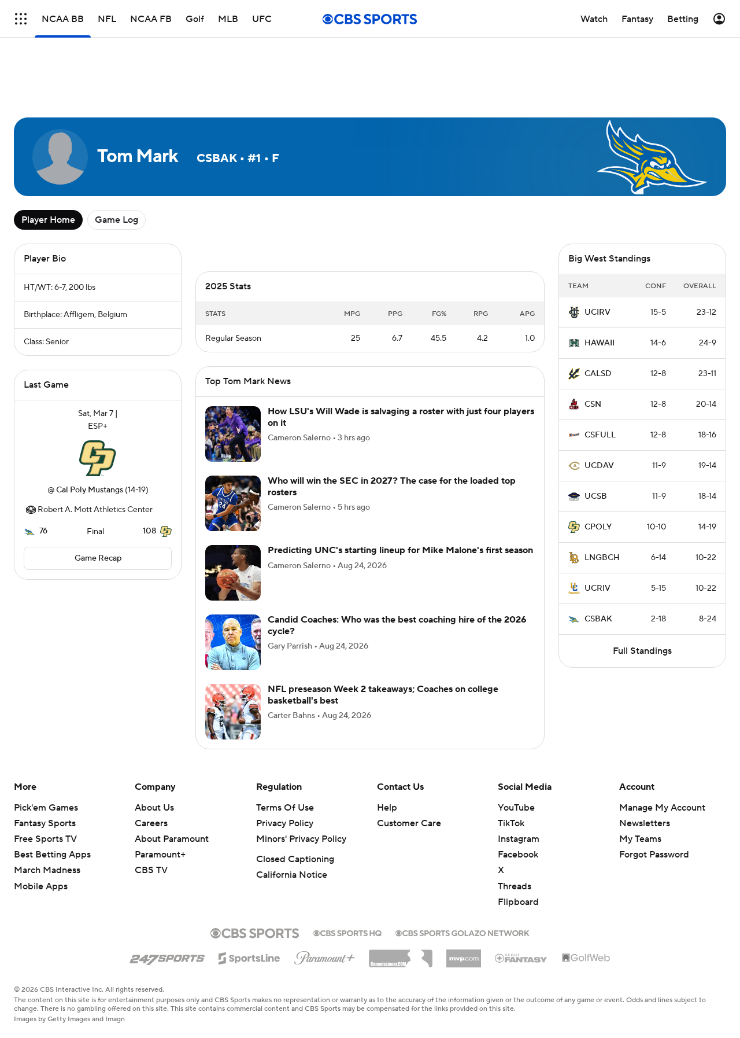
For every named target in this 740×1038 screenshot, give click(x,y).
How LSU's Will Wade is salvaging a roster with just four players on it (401, 417)
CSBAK (598, 619)
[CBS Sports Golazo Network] (462, 932)
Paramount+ (160, 854)
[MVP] (463, 954)
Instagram (518, 839)
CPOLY (598, 527)
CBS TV (151, 870)
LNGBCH (602, 558)
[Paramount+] (324, 956)
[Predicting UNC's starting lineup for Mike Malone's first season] (233, 573)
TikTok (511, 823)
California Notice (291, 875)
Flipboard (518, 902)
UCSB (595, 496)
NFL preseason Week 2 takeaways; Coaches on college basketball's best (383, 694)
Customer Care (409, 823)
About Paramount (172, 839)
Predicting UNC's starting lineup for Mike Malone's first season (400, 550)
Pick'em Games (46, 808)
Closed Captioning (295, 859)
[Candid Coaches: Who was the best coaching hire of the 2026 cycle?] (233, 642)
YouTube (516, 808)
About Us (154, 808)
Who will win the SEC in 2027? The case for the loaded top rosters (392, 486)
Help (387, 808)
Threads (514, 886)
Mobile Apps (41, 886)
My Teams (640, 839)
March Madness (47, 870)
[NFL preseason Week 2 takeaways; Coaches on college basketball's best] (233, 711)
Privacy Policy (284, 823)
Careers (151, 823)
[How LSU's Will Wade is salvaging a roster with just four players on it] (233, 434)
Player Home (48, 220)
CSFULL (600, 435)
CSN (592, 404)
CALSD (598, 374)
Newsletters (644, 823)
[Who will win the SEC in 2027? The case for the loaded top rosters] (233, 503)
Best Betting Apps (52, 854)
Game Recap (98, 558)
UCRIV (597, 588)
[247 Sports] (167, 956)
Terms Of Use (285, 808)
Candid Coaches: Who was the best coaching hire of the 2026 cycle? (397, 625)
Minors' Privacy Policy (301, 839)
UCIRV (597, 312)
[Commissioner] (400, 954)
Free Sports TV (45, 839)
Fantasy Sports (45, 823)
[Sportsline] (249, 956)
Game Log (116, 220)
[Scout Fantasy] (521, 957)
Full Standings (642, 651)
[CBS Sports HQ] (347, 932)
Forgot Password (654, 854)
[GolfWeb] (586, 958)
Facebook (518, 854)
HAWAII (599, 343)
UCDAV (599, 466)
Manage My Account (662, 808)
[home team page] (97, 458)
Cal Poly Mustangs (89, 490)
